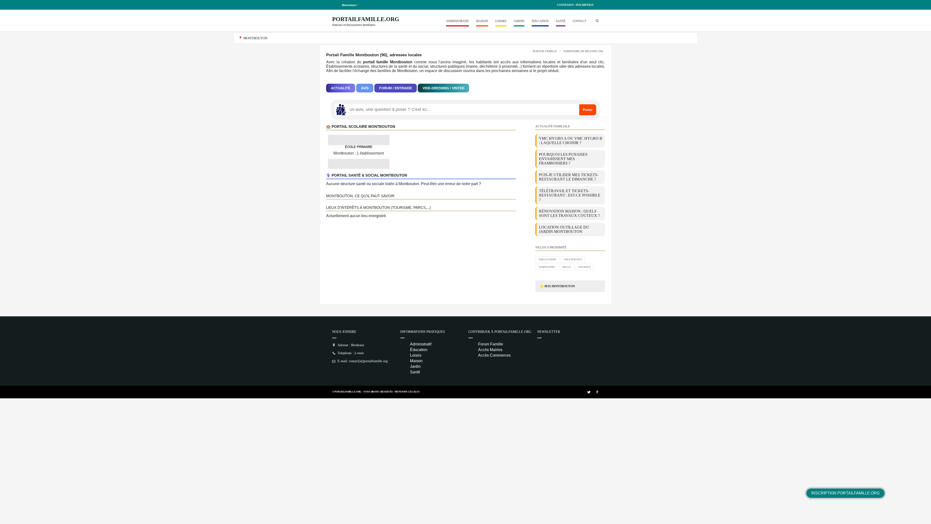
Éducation (540, 21)
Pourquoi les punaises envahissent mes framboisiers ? (563, 158)
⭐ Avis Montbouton (557, 286)
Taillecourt (547, 259)
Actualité (340, 88)
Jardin (519, 21)
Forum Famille (490, 344)
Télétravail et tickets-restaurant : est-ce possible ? (569, 195)
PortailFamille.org (365, 19)
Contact (579, 21)
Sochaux (584, 267)
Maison (482, 21)
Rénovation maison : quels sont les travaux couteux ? (569, 213)
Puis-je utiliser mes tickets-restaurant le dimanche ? (568, 177)
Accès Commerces (494, 355)
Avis (365, 88)
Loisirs (500, 21)
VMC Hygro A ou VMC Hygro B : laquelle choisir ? (570, 140)
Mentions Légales (407, 391)
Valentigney (573, 259)
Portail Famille (545, 51)
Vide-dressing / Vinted (443, 88)
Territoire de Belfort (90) (583, 51)
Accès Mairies (490, 350)
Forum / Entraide (395, 88)
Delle (566, 267)
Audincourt (546, 267)
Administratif (457, 21)
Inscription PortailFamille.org (845, 493)
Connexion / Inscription (575, 4)
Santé (560, 21)
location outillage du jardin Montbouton (564, 229)
